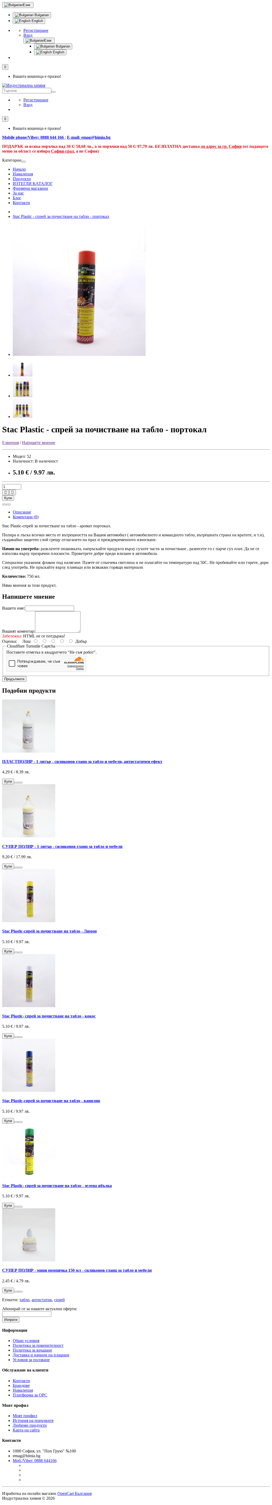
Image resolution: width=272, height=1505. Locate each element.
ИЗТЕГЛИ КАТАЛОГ (33, 183)
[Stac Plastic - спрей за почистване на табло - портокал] (79, 354)
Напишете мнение (38, 442)
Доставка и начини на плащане (41, 1355)
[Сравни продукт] (8, 504)
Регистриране (35, 30)
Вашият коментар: (18, 631)
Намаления (23, 174)
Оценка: (9, 641)
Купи (8, 498)
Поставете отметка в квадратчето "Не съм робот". (51, 652)
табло (24, 1299)
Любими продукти (30, 1425)
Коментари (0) (26, 517)
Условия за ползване (31, 1359)
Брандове (21, 1385)
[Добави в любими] (4, 504)
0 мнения (10, 442)
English (37, 21)
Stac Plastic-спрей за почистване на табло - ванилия (51, 1100)
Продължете (14, 679)
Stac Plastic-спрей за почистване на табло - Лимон (49, 931)
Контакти (21, 202)
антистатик (42, 1299)
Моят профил (25, 1415)
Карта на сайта (26, 1430)
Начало (19, 169)
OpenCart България (74, 1493)
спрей (59, 1299)
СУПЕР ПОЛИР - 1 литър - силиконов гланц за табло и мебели (62, 846)
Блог (17, 198)
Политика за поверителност (38, 1345)
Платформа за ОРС (30, 1395)
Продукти (22, 178)
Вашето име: (13, 608)
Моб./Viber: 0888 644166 (35, 1460)
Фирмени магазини (30, 188)
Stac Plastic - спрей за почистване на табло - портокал (61, 216)
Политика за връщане (32, 1350)
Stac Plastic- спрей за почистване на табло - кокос (49, 1016)
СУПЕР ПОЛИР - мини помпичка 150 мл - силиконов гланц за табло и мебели (77, 1270)
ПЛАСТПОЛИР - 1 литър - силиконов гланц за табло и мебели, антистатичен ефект (82, 761)
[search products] (53, 92)
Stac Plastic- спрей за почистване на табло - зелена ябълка (57, 1185)
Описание (22, 512)
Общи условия (26, 1340)
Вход (27, 35)
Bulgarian (41, 15)
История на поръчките (33, 1420)
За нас (18, 193)
